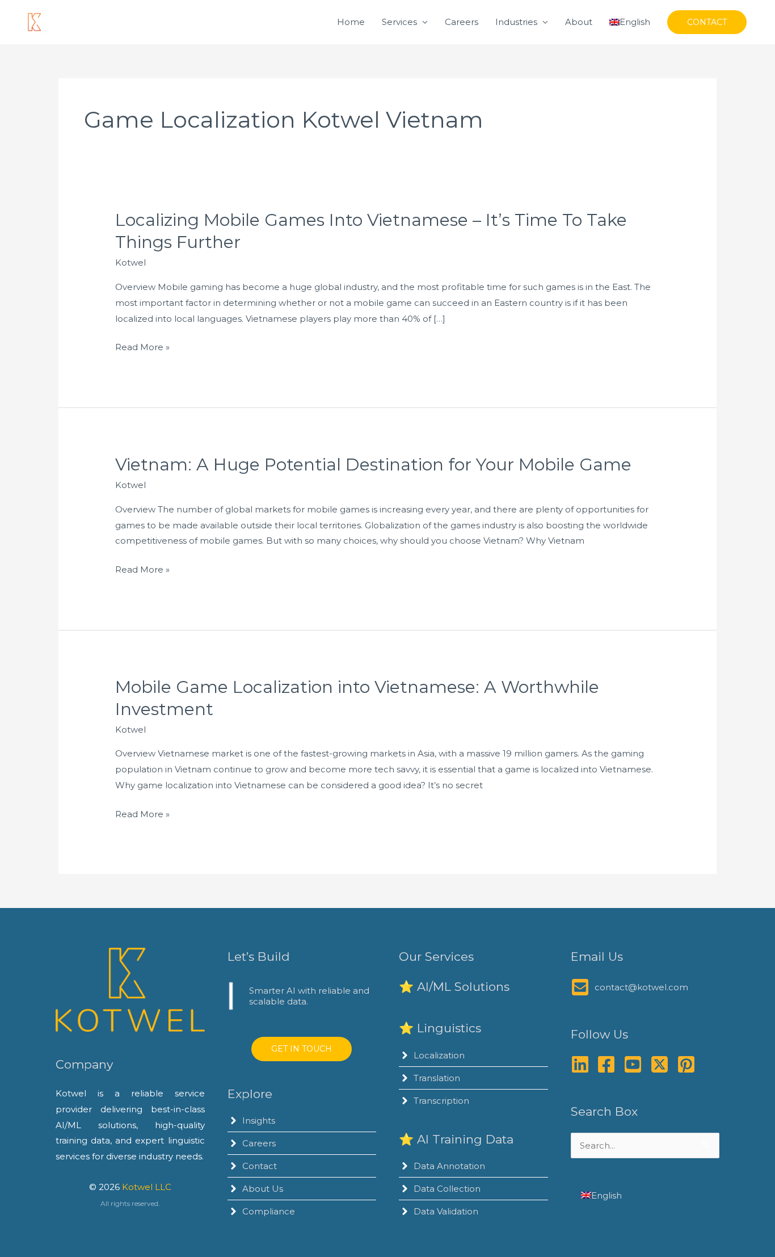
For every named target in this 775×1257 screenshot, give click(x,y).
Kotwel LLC (146, 1187)
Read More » (142, 348)
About (578, 21)
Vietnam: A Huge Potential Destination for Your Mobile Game (373, 464)
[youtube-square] (636, 1064)
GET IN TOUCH (301, 1049)
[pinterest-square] (689, 1064)
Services (399, 21)
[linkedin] (583, 1064)
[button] (707, 22)
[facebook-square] (609, 1064)
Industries (516, 21)
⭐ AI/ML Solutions (454, 986)
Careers (461, 21)
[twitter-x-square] (662, 1064)
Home (351, 21)
